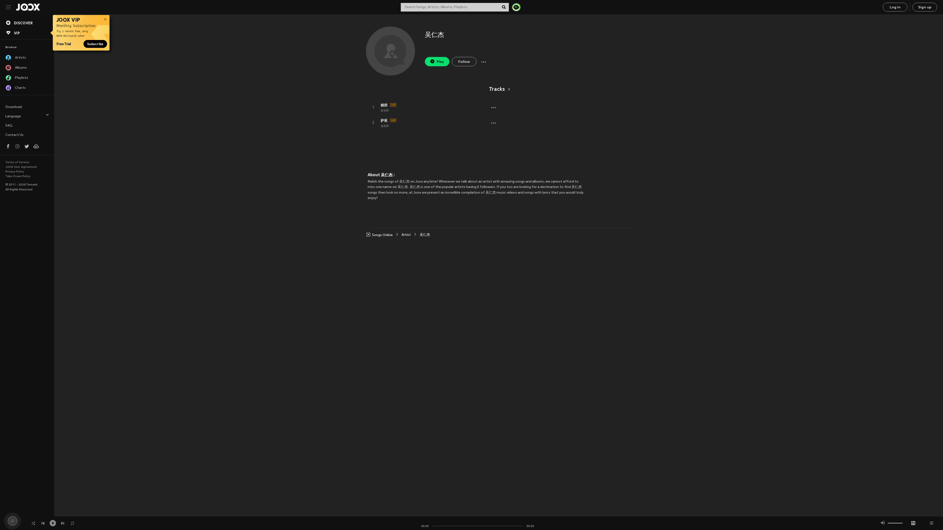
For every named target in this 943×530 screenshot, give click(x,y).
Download (13, 107)
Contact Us (14, 135)
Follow (464, 62)
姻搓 (384, 105)
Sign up (925, 7)
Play (440, 62)
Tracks (497, 89)
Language (13, 116)
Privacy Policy (14, 171)
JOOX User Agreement (21, 167)
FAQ (8, 126)
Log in (895, 7)
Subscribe (95, 44)
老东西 (385, 110)
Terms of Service (17, 162)
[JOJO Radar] (516, 7)
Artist (406, 235)
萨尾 (384, 120)
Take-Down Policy (17, 176)
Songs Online (382, 235)
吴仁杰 (425, 235)
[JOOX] (28, 7)
